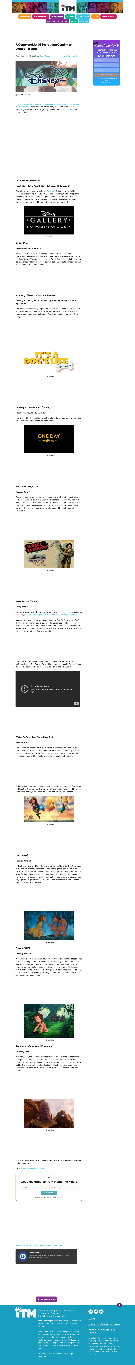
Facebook (96, 1311)
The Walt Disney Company (54, 1245)
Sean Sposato (46, 56)
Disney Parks (25, 16)
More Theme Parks (41, 16)
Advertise (84, 21)
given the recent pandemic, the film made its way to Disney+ (50, 615)
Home (17, 41)
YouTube (90, 1311)
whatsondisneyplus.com (33, 1169)
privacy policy (94, 1341)
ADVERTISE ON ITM (111, 1324)
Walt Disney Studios (41, 41)
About (73, 21)
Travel (95, 16)
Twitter (101, 1311)
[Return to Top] (119, 1305)
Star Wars (40, 1245)
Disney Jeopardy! (108, 16)
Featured (70, 16)
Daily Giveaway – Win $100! (57, 21)
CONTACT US (94, 1324)
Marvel (53, 41)
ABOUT (91, 1319)
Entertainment (57, 16)
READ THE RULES (106, 82)
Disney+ (71, 109)
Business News (83, 16)
